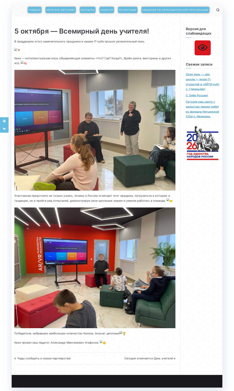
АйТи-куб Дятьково (60, 10)
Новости (106, 10)
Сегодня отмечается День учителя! (148, 358)
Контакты (88, 10)
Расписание (128, 10)
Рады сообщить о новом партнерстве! (44, 358)
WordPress (102, 381)
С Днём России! (197, 95)
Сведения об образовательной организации (175, 10)
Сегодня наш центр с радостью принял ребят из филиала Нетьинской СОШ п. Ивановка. (202, 109)
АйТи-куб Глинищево (55, 381)
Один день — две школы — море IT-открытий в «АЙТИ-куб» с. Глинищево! (202, 82)
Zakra (90, 381)
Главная (35, 10)
